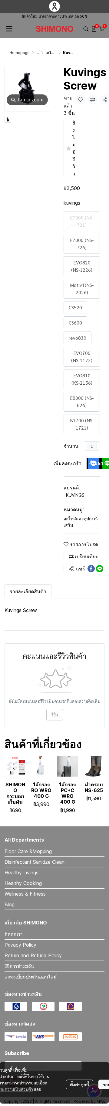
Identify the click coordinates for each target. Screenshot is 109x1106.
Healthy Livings (21, 872)
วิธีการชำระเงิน (19, 966)
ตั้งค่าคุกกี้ (79, 1084)
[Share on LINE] (99, 568)
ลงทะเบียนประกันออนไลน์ (31, 977)
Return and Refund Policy (33, 955)
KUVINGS (75, 495)
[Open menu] (9, 29)
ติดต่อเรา (14, 934)
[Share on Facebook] (91, 568)
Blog (10, 904)
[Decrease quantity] (85, 446)
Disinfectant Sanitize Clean (34, 862)
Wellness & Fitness (25, 894)
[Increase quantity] (98, 446)
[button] (86, 29)
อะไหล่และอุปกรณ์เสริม (81, 522)
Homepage (19, 52)
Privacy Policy (20, 945)
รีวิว (54, 714)
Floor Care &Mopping (28, 851)
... (37, 52)
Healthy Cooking (23, 883)
